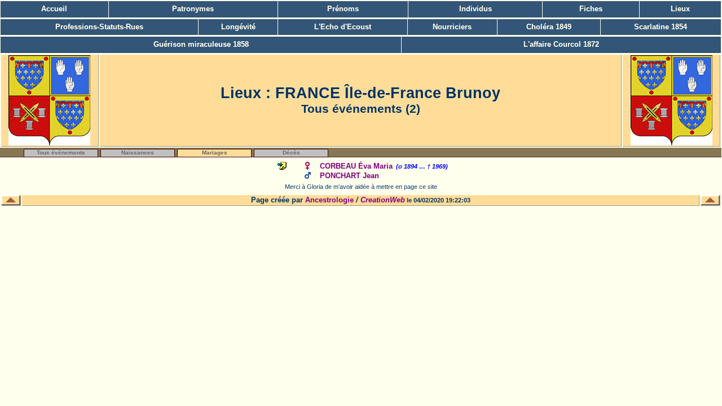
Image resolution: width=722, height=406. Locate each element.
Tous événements (61, 152)
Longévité (238, 27)
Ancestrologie (329, 200)
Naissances (137, 152)
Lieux (680, 9)
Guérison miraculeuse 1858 (201, 44)
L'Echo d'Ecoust (342, 27)
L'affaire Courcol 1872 (561, 44)
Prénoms (343, 9)
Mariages (214, 152)
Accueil (54, 9)
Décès (291, 152)
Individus (475, 9)
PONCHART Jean (349, 175)
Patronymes (193, 9)
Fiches (590, 9)
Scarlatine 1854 (660, 27)
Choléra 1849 (548, 27)
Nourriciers (452, 27)
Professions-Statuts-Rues (99, 27)
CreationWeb (382, 200)
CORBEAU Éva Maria (356, 166)
